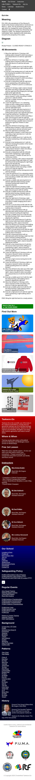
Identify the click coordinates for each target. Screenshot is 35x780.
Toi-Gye (4, 667)
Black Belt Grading (8, 596)
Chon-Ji (4, 657)
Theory (4, 636)
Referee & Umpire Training (10, 615)
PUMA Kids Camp (7, 607)
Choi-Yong (5, 687)
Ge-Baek (4, 675)
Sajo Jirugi (5, 652)
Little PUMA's (6, 4)
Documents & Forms (8, 564)
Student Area (20, 7)
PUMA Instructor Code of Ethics (12, 576)
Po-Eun (4, 674)
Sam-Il (4, 683)
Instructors (20, 1)
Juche (4, 680)
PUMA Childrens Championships (12, 604)
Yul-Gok (4, 664)
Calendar (11, 7)
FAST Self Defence (8, 619)
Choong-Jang (6, 679)
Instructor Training (7, 617)
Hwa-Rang (5, 669)
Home (4, 1)
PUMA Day (5, 612)
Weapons (5, 641)
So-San (4, 693)
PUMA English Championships (12, 601)
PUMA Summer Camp (9, 609)
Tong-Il (4, 697)
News (3, 7)
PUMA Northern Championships (12, 599)
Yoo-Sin (4, 685)
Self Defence (6, 638)
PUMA (4, 628)
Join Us (25, 4)
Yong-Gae (5, 688)
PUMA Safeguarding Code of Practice (14, 575)
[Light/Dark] (9, 9)
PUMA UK (5, 554)
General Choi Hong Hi (9, 630)
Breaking (5, 635)
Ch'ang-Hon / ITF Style (9, 626)
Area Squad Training (8, 591)
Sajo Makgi (5, 654)
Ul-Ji (3, 690)
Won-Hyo (5, 662)
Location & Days (7, 552)
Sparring (4, 633)
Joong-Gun (5, 665)
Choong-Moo (6, 670)
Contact (4, 9)
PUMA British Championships (11, 602)
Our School (11, 1)
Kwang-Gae (5, 672)
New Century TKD (7, 555)
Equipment (5, 631)
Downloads (5, 565)
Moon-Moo (5, 692)
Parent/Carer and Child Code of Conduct (15, 578)
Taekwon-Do (17, 4)
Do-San (4, 660)
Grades (4, 640)
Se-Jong (4, 695)
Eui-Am (4, 677)
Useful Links (6, 644)
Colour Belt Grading (8, 594)
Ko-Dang (5, 682)
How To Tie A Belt (7, 643)
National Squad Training (9, 592)
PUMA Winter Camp (8, 610)
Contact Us (5, 567)
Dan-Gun (5, 659)
